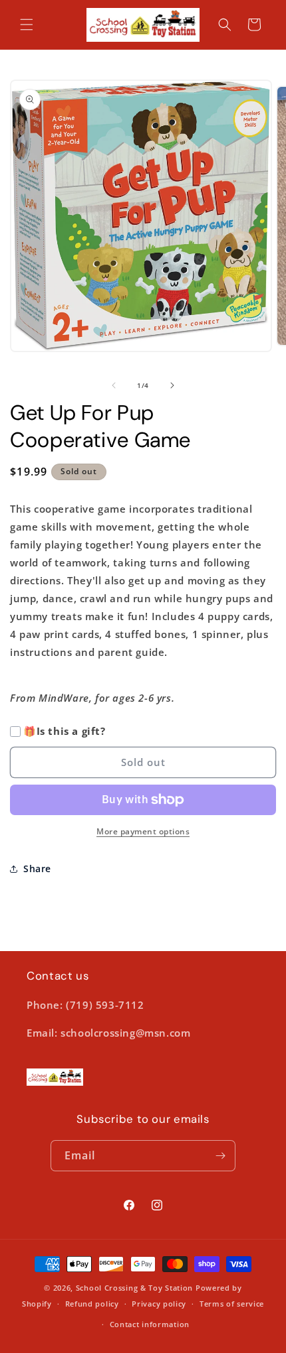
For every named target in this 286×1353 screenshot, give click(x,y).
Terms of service (232, 1304)
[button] (26, 24)
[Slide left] (113, 385)
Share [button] (37, 868)
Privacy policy (159, 1304)
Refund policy (92, 1304)
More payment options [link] (143, 831)
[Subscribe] (220, 1155)
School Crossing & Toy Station (134, 1288)
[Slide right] (172, 385)
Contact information (150, 1324)
